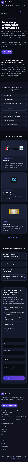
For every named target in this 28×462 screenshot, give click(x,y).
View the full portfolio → (14, 237)
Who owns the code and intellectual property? (13, 277)
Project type (6, 356)
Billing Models (18, 423)
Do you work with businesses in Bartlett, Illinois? (12, 270)
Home (2, 11)
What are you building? (8, 363)
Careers (17, 426)
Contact (3, 443)
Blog (2, 440)
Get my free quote (10, 378)
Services (12, 6)
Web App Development (7, 423)
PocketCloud (5, 6)
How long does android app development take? (10, 264)
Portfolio (18, 6)
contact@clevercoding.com (10, 330)
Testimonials (18, 419)
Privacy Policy (4, 446)
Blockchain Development (4, 430)
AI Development (5, 427)
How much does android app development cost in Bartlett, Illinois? (11, 256)
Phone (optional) (7, 350)
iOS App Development (6, 416)
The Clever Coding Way (21, 416)
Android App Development (17, 11)
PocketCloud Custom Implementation (6, 413)
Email (4, 343)
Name (4, 337)
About (16, 413)
